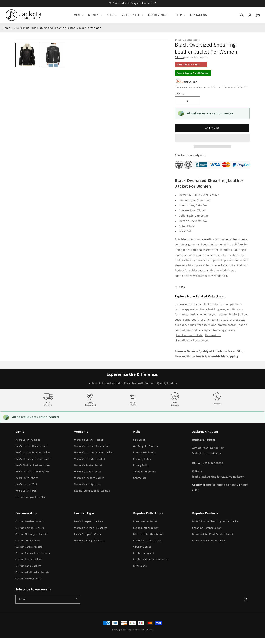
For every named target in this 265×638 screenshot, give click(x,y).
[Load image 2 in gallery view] (53, 55)
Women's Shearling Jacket (89, 459)
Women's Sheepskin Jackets (90, 527)
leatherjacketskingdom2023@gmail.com (218, 477)
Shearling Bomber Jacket (207, 527)
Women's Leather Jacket (88, 439)
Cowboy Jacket (142, 546)
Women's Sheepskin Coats (89, 540)
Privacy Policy (141, 465)
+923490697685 (213, 463)
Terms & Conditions (144, 471)
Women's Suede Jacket (87, 471)
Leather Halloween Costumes (150, 559)
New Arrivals (21, 28)
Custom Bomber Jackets (29, 527)
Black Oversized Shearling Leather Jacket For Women (66, 28)
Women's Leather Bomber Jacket (93, 452)
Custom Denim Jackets (28, 559)
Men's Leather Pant (26, 490)
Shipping (179, 57)
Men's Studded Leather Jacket (33, 465)
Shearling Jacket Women (192, 340)
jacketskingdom (126, 629)
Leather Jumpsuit (143, 553)
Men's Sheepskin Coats (87, 534)
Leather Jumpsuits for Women (92, 490)
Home (6, 28)
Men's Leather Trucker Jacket (32, 471)
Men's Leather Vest (26, 484)
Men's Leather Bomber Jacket (32, 452)
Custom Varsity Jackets (28, 546)
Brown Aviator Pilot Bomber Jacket (212, 534)
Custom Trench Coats (27, 540)
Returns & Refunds (144, 452)
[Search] (242, 15)
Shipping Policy (142, 459)
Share (182, 286)
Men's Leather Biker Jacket (31, 446)
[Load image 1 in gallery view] (27, 55)
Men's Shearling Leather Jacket (33, 459)
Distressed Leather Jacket (148, 534)
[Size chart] (186, 82)
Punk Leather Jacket (145, 521)
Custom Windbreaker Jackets (32, 572)
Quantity (179, 93)
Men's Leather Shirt (26, 477)
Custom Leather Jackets (29, 521)
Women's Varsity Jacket (88, 484)
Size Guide (139, 439)
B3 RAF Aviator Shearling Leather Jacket (215, 521)
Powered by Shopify (144, 629)
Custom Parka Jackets (28, 565)
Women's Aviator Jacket (88, 465)
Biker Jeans (140, 565)
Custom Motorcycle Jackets (31, 534)
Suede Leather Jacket (145, 527)
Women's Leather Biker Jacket (92, 446)
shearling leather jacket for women (224, 239)
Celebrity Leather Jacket (147, 540)
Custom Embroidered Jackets (32, 553)
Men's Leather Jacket (27, 439)
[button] (212, 138)
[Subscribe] (76, 599)
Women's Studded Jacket (89, 477)
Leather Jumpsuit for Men (30, 497)
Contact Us (139, 477)
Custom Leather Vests (28, 578)
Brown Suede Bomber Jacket (209, 540)
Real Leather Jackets (189, 335)
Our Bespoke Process (145, 446)
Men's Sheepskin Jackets (88, 521)
